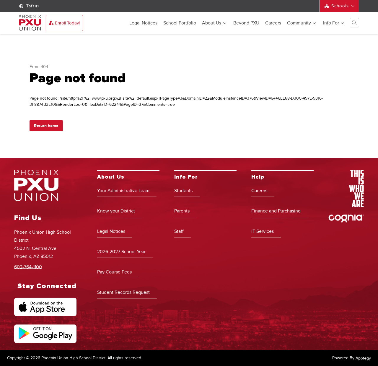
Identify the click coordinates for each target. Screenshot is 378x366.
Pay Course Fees (114, 272)
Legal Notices (143, 23)
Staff (179, 231)
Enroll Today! (67, 23)
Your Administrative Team (123, 191)
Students (183, 191)
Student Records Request (123, 292)
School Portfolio (179, 23)
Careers (273, 23)
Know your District (116, 211)
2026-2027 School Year (121, 252)
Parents (182, 211)
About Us (211, 23)
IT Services (262, 231)
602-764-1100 (28, 267)
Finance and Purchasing (276, 211)
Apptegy (363, 358)
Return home (46, 125)
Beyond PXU (246, 23)
